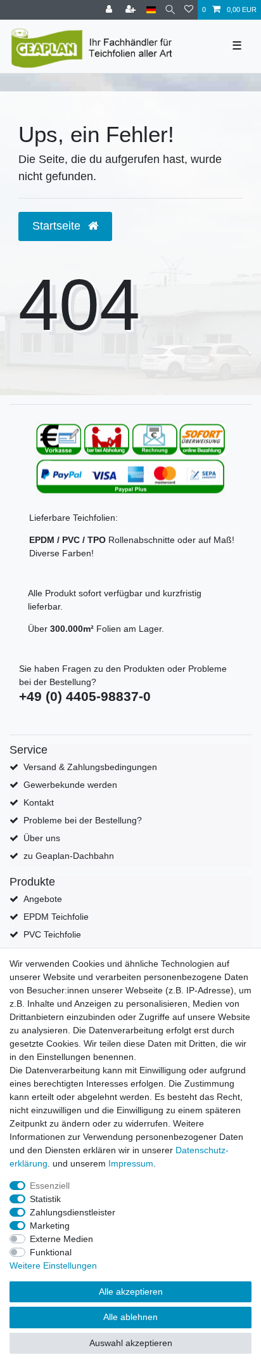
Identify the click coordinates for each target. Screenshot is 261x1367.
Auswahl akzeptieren (130, 1343)
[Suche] (170, 10)
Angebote (42, 899)
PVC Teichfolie (52, 934)
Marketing (50, 1225)
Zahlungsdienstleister (72, 1212)
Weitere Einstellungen (53, 1265)
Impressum (130, 1163)
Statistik (45, 1199)
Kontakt (38, 802)
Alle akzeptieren (131, 1291)
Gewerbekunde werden (70, 785)
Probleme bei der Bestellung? (82, 820)
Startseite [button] (58, 225)
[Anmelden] (110, 10)
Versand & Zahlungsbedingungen (90, 767)
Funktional (51, 1252)
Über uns (41, 838)
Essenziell (50, 1186)
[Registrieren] (132, 10)
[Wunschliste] (189, 10)
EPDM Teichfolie (56, 917)
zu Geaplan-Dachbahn (68, 856)
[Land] (151, 10)
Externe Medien (61, 1239)
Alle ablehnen (130, 1317)
